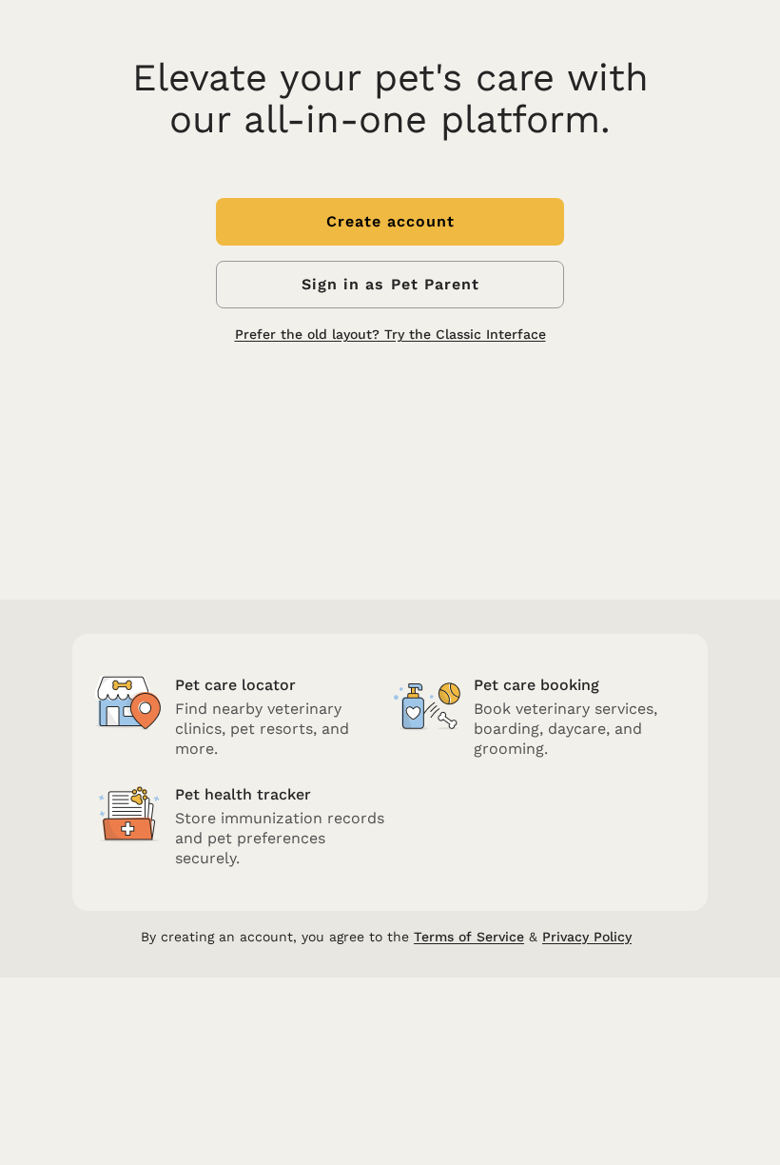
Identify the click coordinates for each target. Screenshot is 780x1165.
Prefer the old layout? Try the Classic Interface (390, 334)
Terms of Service (469, 936)
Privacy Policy (587, 936)
